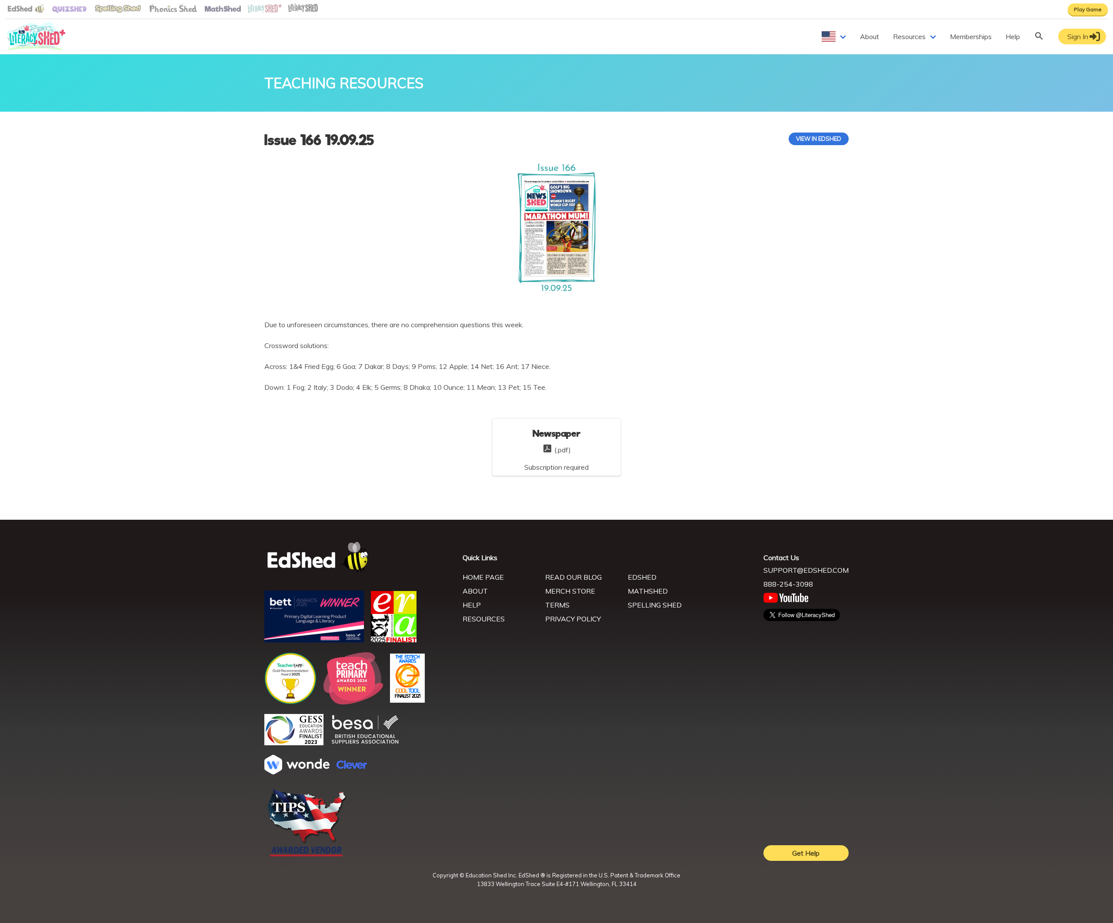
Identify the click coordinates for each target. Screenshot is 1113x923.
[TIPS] (307, 855)
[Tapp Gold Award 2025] (290, 701)
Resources (909, 36)
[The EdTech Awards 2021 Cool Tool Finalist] (407, 700)
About (869, 36)
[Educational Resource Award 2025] (394, 639)
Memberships (971, 36)
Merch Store (570, 591)
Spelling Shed (655, 605)
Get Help (806, 853)
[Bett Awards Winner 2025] (314, 640)
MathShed (648, 591)
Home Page (483, 577)
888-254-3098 (788, 584)
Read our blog (573, 577)
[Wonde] (297, 771)
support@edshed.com (806, 570)
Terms (557, 605)
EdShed (642, 577)
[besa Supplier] (365, 742)
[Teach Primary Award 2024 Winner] (353, 701)
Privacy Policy (573, 618)
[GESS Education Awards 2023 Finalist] (293, 742)
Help (1013, 36)
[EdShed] (358, 558)
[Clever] (352, 766)
